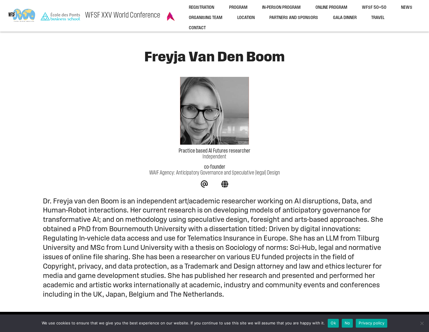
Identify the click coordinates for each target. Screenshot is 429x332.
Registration (201, 8)
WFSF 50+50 (374, 8)
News (406, 8)
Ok (333, 323)
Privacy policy (371, 323)
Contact (197, 28)
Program (238, 8)
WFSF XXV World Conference (122, 15)
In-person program (281, 8)
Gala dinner (345, 18)
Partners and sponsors (293, 18)
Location (246, 18)
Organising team (205, 18)
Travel (377, 18)
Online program (331, 8)
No (347, 323)
